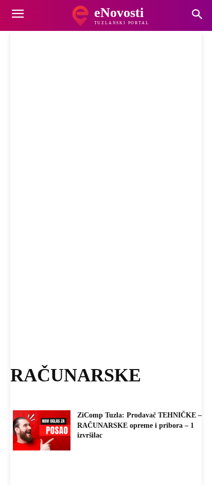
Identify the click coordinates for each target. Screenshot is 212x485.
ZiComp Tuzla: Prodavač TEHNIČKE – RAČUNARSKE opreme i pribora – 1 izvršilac (139, 425)
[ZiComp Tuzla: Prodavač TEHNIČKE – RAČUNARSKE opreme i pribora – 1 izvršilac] (41, 430)
